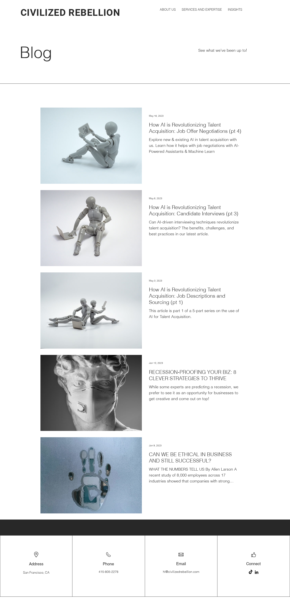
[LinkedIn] (256, 572)
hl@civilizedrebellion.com (181, 572)
